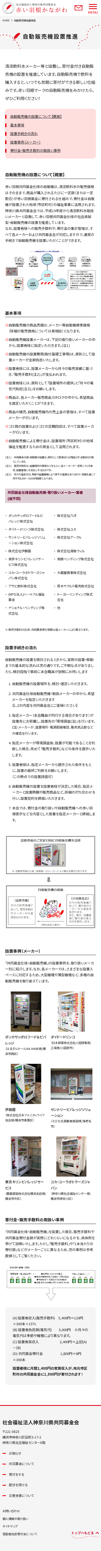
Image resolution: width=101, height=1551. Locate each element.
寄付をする (16, 1474)
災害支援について (21, 1495)
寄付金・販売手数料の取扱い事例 (35, 150)
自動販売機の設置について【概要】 (36, 116)
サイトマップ (10, 1526)
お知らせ (15, 1453)
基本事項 (17, 124)
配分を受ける (18, 1484)
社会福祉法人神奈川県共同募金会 (40, 1422)
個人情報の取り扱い (15, 1518)
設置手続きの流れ (24, 133)
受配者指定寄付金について (19, 1534)
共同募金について (21, 1463)
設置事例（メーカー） (25, 142)
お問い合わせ (11, 1511)
